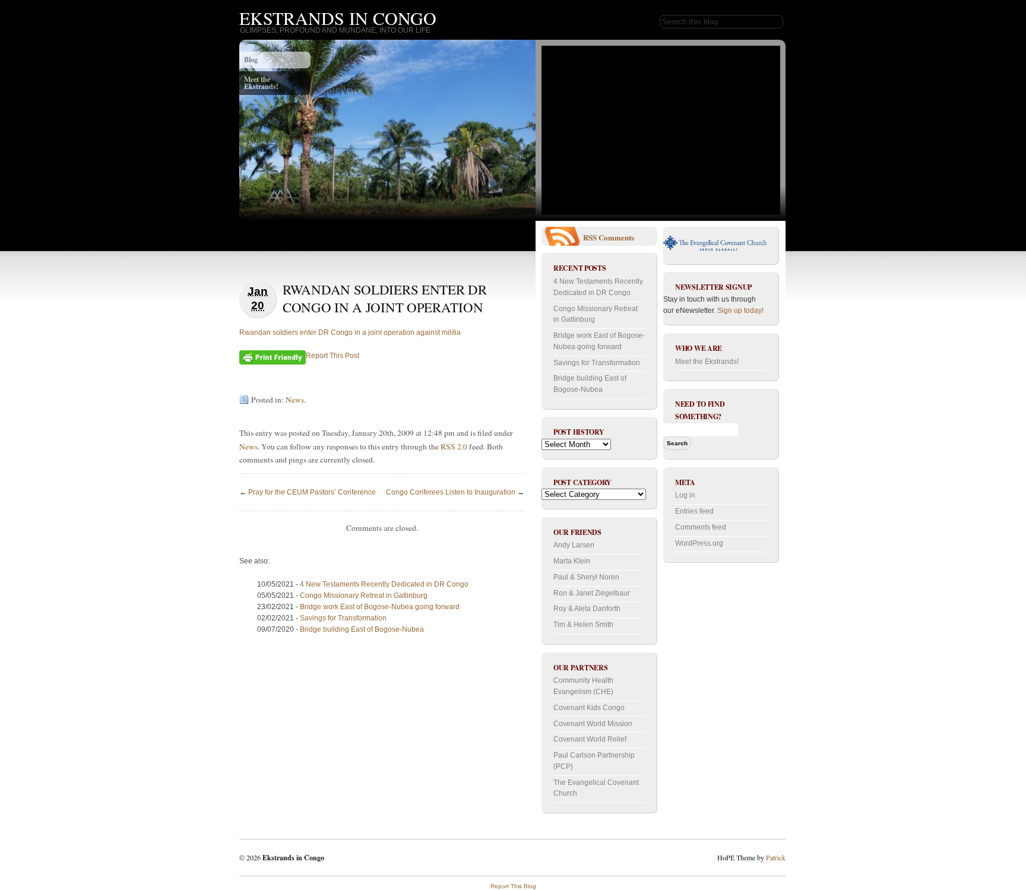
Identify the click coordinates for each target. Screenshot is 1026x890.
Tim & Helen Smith (583, 624)
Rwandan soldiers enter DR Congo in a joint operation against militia (350, 332)
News (295, 399)
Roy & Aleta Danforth (586, 608)
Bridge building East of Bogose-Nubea (362, 629)
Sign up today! (740, 310)
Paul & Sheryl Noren (586, 577)
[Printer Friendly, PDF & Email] (272, 357)
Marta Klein (571, 561)
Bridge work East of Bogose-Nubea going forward (380, 607)
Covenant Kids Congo (589, 708)
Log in (685, 495)
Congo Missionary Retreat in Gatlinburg (364, 595)
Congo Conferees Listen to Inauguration (450, 492)
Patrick (776, 857)
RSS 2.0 (454, 446)
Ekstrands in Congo (337, 18)
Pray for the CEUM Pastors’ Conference (312, 492)
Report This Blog (513, 886)
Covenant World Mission (592, 724)
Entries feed (694, 511)
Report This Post (332, 355)
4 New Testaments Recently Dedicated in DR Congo (384, 584)
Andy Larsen (573, 545)
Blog (251, 60)
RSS (590, 237)
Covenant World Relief (589, 739)
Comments (616, 237)
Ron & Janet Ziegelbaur (591, 593)
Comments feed (700, 527)
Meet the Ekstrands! (261, 82)
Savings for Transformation (343, 618)
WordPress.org (699, 543)
